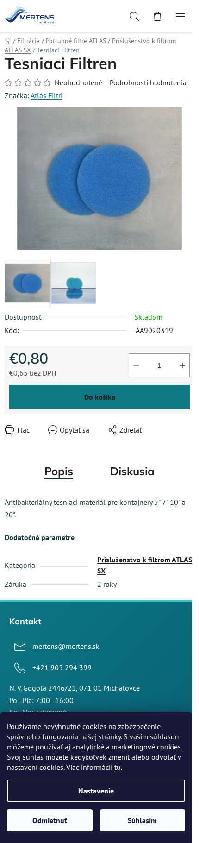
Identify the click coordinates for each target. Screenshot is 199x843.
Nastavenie (96, 790)
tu (117, 767)
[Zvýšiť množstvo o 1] (182, 365)
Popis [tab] (58, 471)
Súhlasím (142, 820)
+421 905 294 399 (62, 667)
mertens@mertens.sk (66, 646)
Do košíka (99, 397)
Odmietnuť (49, 820)
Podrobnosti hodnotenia (148, 82)
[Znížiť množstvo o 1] (136, 365)
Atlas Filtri (46, 95)
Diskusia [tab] (132, 471)
